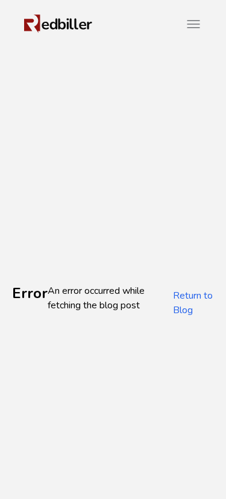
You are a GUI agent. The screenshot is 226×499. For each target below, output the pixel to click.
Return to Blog (193, 303)
